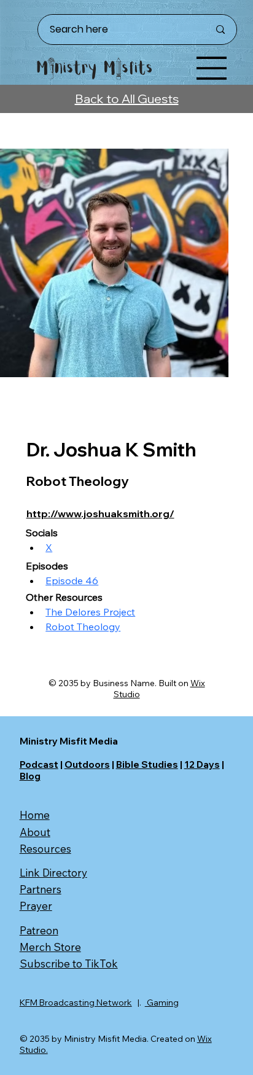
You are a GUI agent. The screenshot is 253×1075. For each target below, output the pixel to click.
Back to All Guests (127, 98)
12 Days (202, 764)
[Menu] (212, 68)
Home (35, 814)
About (35, 832)
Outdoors (87, 764)
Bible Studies (147, 764)
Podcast (39, 764)
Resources (45, 848)
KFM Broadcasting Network (76, 1002)
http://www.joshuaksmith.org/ (100, 513)
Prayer (36, 905)
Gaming (162, 1002)
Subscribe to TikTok (69, 963)
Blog (30, 776)
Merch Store (50, 946)
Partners (40, 889)
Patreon (39, 930)
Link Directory (53, 872)
